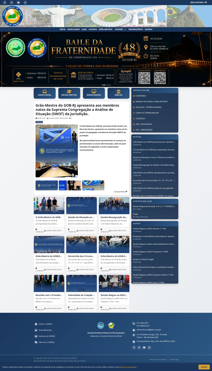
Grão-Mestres (105, 29)
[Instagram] (11, 2)
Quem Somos (73, 29)
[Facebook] (5, 2)
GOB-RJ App (173, 359)
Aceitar (204, 367)
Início (63, 29)
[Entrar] (205, 2)
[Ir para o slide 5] (110, 85)
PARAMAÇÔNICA (136, 29)
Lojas (84, 29)
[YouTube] (18, 2)
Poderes (119, 29)
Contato (93, 29)
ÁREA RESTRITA (197, 2)
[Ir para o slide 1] (102, 85)
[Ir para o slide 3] (106, 85)
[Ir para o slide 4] (108, 85)
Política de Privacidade (158, 359)
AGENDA (148, 29)
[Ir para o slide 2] (104, 85)
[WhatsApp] (25, 2)
